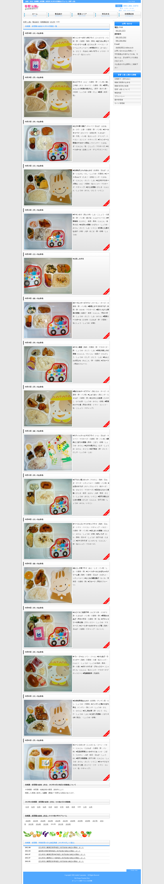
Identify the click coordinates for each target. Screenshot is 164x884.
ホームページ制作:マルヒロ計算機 (82, 880)
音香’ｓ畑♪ (27, 22)
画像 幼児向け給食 (121, 86)
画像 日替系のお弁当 (122, 82)
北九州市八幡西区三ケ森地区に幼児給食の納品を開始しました (61, 858)
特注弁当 (105, 15)
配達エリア (82, 15)
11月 (85, 807)
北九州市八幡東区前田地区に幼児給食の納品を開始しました (61, 847)
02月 (33, 807)
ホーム (35, 15)
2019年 (80, 821)
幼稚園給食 (129, 15)
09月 (73, 807)
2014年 (38, 824)
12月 (90, 807)
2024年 (43, 821)
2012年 (52, 22)
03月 (38, 807)
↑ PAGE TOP (134, 870)
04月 (44, 807)
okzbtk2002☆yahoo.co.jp (124, 47)
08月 (67, 807)
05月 (50, 807)
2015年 (30, 824)
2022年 (57, 821)
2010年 (68, 824)
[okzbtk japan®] (32, 8)
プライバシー (120, 96)
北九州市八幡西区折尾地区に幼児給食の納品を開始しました (61, 861)
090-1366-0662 (121, 41)
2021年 (65, 821)
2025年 (35, 821)
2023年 (50, 821)
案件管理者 (119, 100)
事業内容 (118, 93)
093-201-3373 (120, 31)
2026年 (28, 821)
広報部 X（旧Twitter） (123, 79)
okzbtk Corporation (80, 875)
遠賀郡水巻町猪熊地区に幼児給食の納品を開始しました (59, 851)
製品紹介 (58, 15)
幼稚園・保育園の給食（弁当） (37, 816)
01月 (27, 807)
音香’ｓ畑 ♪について (122, 89)
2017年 (95, 821)
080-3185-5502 (121, 37)
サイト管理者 (120, 103)
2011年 (60, 824)
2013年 (45, 824)
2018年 (87, 821)
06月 (56, 807)
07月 (62, 807)
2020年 (72, 821)
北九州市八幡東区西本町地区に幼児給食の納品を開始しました (61, 854)
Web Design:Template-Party (82, 878)
